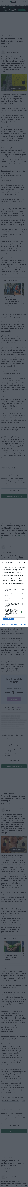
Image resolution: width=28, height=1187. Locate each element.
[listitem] (14, 590)
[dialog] (14, 593)
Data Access (14, 624)
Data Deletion (5, 624)
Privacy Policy (22, 624)
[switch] (22, 593)
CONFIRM (8, 618)
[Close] (25, 563)
